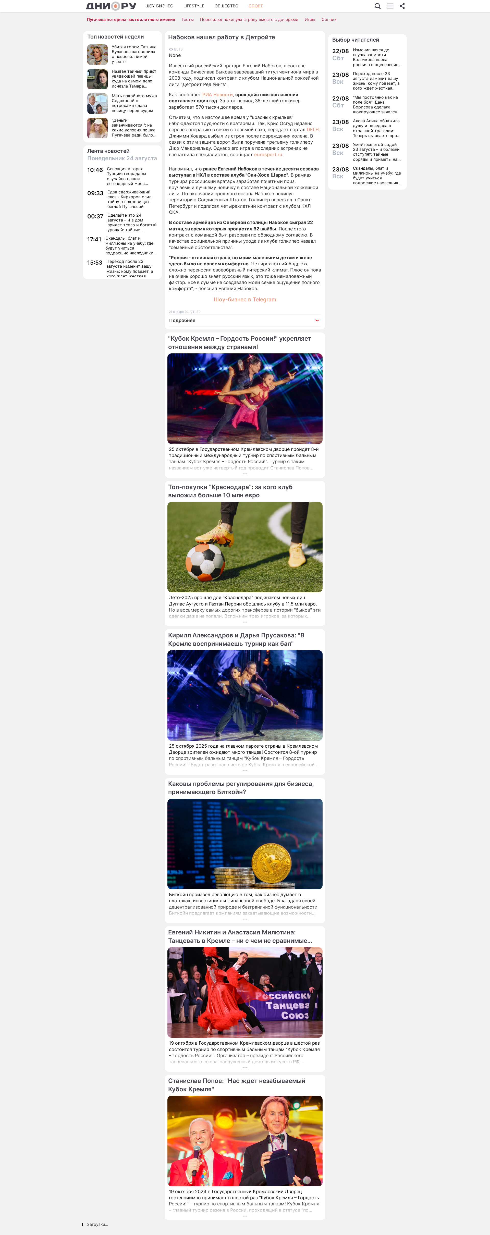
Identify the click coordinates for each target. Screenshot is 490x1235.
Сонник (329, 19)
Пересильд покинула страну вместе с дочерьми (249, 19)
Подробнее (182, 320)
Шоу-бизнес (159, 5)
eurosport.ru (268, 154)
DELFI (313, 129)
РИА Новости (217, 94)
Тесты (187, 19)
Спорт (256, 5)
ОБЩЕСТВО (226, 5)
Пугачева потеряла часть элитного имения (131, 19)
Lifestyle (193, 5)
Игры (310, 19)
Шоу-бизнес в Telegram (245, 299)
